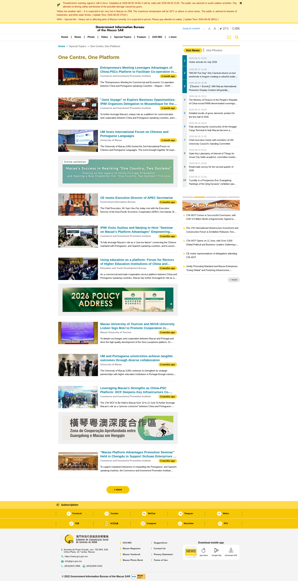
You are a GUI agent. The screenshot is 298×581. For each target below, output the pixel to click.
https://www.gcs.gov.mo (76, 556)
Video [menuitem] (104, 37)
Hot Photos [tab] (214, 50)
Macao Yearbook (131, 554)
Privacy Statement (163, 554)
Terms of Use (161, 560)
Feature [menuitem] (141, 37)
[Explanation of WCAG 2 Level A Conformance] (138, 576)
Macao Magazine (131, 548)
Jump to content (191, 28)
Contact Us (160, 548)
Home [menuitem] (64, 37)
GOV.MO (127, 542)
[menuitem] (77, 37)
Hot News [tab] (193, 50)
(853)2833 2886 (72, 566)
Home (61, 46)
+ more (233, 279)
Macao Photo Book (133, 560)
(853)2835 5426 (94, 566)
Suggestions (160, 542)
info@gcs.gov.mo (73, 561)
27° (226, 28)
